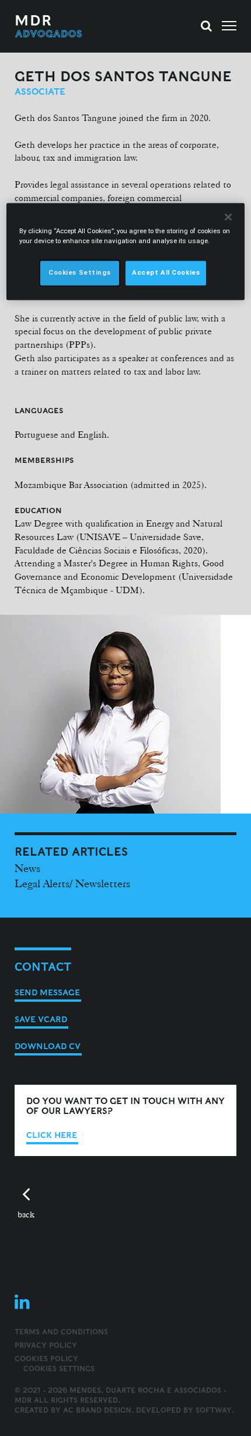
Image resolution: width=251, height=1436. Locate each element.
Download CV (48, 1046)
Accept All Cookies (166, 272)
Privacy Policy (46, 1345)
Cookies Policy (46, 1358)
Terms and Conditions (61, 1331)
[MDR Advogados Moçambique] (70, 26)
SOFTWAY (214, 1410)
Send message (47, 992)
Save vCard (41, 1019)
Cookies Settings (59, 1369)
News (27, 867)
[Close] (228, 217)
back (26, 1214)
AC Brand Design (97, 1410)
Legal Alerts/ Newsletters (72, 883)
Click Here (51, 1135)
